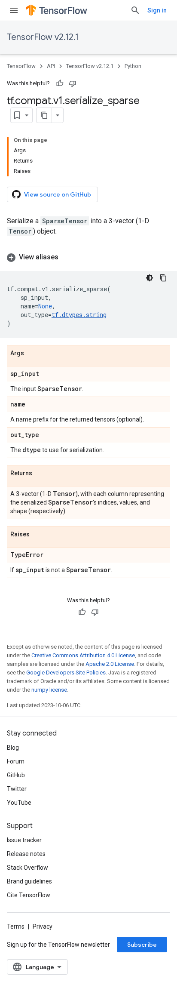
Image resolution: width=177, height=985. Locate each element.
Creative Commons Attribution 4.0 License (83, 655)
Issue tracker (24, 840)
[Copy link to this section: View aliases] (67, 257)
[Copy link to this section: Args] (32, 353)
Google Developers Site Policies (66, 672)
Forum (15, 761)
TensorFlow (21, 66)
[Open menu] (13, 10)
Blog (13, 747)
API (51, 66)
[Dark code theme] (149, 278)
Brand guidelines (29, 881)
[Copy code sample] (163, 278)
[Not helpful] (72, 83)
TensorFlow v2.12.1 (43, 37)
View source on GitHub (57, 194)
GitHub (16, 775)
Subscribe (142, 944)
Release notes (26, 853)
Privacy (42, 926)
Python (133, 66)
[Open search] (135, 10)
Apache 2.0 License (109, 664)
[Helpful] (59, 83)
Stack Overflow (27, 867)
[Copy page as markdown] (44, 115)
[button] (88, 257)
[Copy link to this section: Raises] (38, 534)
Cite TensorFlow (28, 895)
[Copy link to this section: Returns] (40, 473)
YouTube (19, 802)
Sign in (157, 10)
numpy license (49, 689)
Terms (15, 926)
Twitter (17, 788)
